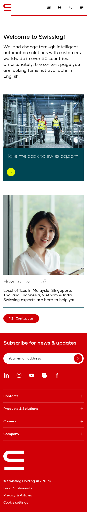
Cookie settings (15, 502)
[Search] (70, 7)
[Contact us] (48, 7)
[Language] (59, 7)
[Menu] (81, 7)
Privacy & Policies (17, 495)
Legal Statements (17, 488)
